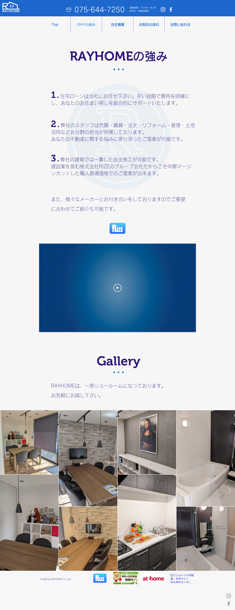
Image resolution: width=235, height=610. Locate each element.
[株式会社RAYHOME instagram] (163, 9)
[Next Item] (229, 490)
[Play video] (117, 288)
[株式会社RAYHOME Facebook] (171, 9)
